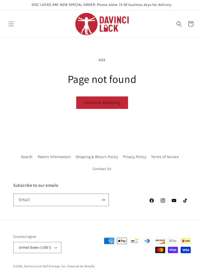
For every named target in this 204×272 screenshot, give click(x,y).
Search (27, 156)
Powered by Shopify (81, 266)
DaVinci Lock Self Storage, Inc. (45, 266)
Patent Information (54, 156)
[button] (11, 24)
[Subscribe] (103, 200)
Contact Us (102, 168)
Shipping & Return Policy (97, 156)
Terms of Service (165, 156)
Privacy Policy (134, 156)
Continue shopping (102, 102)
